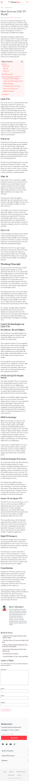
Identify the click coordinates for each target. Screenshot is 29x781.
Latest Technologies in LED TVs (11, 76)
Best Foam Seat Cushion (10, 653)
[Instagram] (14, 744)
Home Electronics (8, 755)
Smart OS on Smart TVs (10, 88)
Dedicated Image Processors (11, 86)
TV (12, 7)
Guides (6, 7)
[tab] (15, 751)
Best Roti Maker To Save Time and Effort (15, 656)
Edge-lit (5, 68)
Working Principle (7, 74)
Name (3, 688)
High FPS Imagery (8, 91)
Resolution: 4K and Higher (11, 78)
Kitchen (4, 760)
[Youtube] (10, 744)
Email (3, 695)
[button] (5, 772)
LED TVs (4, 64)
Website (3, 702)
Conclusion (5, 94)
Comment (4, 669)
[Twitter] (6, 744)
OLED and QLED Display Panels (13, 81)
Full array (6, 66)
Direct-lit (6, 71)
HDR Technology (8, 83)
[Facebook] (3, 744)
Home (2, 7)
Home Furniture (8, 751)
